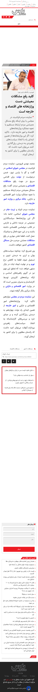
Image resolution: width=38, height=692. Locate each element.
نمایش (33, 656)
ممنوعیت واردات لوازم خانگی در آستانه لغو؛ (21, 564)
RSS (20, 673)
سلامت (29, 4)
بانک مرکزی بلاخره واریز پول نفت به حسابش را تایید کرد (19, 613)
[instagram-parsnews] (4, 17)
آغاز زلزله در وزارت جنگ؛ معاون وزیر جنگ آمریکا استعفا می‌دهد (20, 638)
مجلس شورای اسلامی (15, 168)
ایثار (19, 4)
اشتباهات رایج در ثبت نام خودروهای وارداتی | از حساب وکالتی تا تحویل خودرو (19, 381)
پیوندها (7, 676)
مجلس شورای (28, 214)
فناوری (23, 4)
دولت (18, 177)
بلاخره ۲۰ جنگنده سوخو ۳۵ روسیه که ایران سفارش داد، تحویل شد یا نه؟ (19, 589)
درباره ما (32, 676)
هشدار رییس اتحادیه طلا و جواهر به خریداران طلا (20, 561)
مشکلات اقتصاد (15, 349)
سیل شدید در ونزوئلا (28, 594)
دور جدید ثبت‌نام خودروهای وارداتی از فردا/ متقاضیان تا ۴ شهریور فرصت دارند (18, 625)
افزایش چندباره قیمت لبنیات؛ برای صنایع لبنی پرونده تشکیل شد (18, 578)
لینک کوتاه (6, 354)
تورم (33, 264)
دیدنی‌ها (33, 6)
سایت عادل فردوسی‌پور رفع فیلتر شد (23, 621)
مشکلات (31, 240)
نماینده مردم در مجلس (21, 296)
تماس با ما (15, 676)
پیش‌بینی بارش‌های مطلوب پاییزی (24, 568)
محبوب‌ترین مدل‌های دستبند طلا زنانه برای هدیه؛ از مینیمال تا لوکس (18, 389)
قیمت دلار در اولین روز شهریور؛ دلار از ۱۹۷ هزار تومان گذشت (18, 572)
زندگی (34, 4)
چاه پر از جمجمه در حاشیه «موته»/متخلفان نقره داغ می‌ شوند (18, 602)
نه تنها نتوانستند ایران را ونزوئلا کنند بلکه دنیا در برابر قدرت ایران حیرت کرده (18, 607)
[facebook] (4, 361)
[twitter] (9, 361)
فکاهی (10, 4)
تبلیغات (24, 676)
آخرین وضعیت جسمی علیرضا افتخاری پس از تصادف (18, 630)
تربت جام (10, 209)
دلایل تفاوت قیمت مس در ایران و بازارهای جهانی (19, 370)
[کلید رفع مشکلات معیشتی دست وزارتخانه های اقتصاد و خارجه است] (14, 361)
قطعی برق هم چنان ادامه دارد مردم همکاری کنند (19, 633)
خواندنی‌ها (27, 6)
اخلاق (14, 4)
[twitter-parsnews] (6, 17)
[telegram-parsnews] (8, 17)
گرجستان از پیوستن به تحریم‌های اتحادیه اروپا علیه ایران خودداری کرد (19, 649)
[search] (35, 19)
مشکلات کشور (28, 349)
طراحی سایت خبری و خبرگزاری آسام (16, 688)
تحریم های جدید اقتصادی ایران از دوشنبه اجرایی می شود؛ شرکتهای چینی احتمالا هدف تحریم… (19, 643)
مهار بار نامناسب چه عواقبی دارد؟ (23, 375)
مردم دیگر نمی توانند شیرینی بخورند (23, 597)
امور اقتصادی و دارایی (15, 286)
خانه (33, 65)
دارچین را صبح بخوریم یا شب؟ (25, 618)
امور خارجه (11, 305)
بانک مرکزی (20, 199)
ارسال (19, 549)
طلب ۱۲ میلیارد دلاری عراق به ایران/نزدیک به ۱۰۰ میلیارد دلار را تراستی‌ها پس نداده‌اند (20, 584)
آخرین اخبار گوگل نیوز (28, 558)
